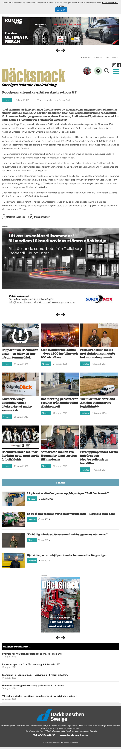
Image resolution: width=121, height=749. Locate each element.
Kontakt (115, 58)
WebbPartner (73, 742)
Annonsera (99, 58)
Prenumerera (86, 58)
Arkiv (108, 58)
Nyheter (6, 100)
